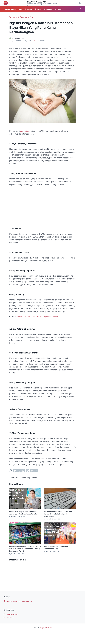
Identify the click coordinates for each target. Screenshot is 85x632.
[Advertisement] (42, 203)
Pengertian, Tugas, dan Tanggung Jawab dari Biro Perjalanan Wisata (23, 512)
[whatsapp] (23, 470)
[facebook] (15, 470)
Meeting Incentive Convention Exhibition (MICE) (56, 547)
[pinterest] (32, 470)
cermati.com (25, 131)
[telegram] (27, 470)
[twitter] (19, 470)
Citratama (9, 618)
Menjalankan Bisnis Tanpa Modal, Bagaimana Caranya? (38, 317)
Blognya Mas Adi (36, 2)
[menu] (6, 3)
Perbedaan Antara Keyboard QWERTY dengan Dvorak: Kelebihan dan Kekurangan (59, 513)
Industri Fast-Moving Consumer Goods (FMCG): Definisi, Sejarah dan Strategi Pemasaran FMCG (25, 548)
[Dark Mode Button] (80, 3)
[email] (36, 470)
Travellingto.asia (11, 614)
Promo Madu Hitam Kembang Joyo (19, 601)
